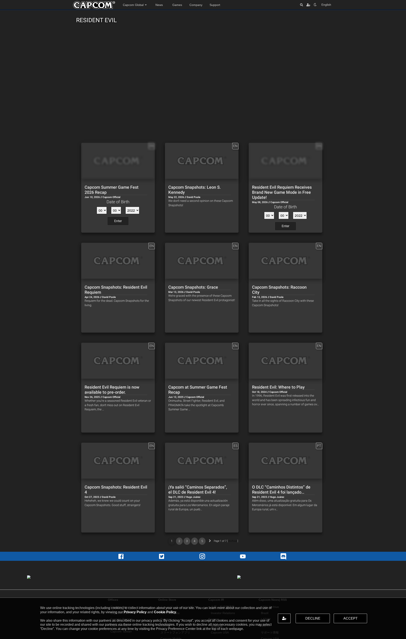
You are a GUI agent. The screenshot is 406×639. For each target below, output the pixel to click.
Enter (118, 221)
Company (195, 5)
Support (215, 5)
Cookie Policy (165, 612)
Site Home (94, 5)
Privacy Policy (135, 612)
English (326, 4)
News (159, 5)
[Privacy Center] (308, 5)
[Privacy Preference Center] (284, 618)
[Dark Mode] (315, 5)
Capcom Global (133, 5)
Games (177, 5)
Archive (232, 540)
